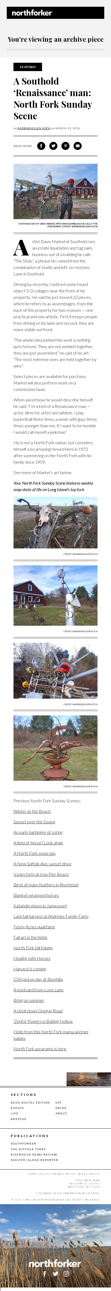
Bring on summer (28, 1000)
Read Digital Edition (30, 1102)
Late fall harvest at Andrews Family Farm (50, 916)
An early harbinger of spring (38, 832)
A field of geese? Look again (38, 842)
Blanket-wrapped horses (36, 895)
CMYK (95, 1193)
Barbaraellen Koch (34, 128)
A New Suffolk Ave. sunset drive (42, 863)
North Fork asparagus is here (39, 1048)
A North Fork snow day (34, 853)
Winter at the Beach (32, 811)
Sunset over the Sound (34, 821)
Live (15, 1113)
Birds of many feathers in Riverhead (45, 884)
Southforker (23, 1143)
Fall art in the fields (30, 937)
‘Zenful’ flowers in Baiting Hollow (43, 1021)
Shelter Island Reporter (34, 1159)
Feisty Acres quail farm (34, 926)
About (61, 1113)
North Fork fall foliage (33, 947)
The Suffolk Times (28, 1149)
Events (17, 1108)
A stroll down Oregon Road (38, 1010)
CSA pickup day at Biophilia (38, 979)
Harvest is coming (29, 968)
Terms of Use (38, 1174)
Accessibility (89, 1174)
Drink (61, 1108)
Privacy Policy (63, 1174)
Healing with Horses (31, 958)
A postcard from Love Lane (38, 989)
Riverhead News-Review (34, 1154)
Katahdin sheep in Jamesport (40, 905)
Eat (59, 1102)
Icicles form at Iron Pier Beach (41, 874)
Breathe (19, 1119)
